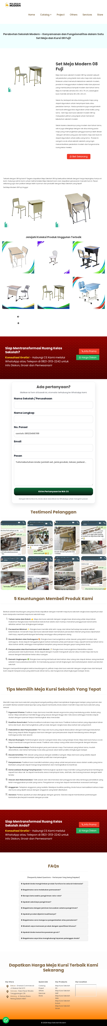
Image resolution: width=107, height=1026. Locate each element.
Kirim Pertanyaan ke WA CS (53, 491)
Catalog (44, 14)
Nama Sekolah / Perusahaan (33, 398)
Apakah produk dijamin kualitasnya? (39, 914)
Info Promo (90, 351)
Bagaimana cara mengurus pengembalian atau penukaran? (50, 920)
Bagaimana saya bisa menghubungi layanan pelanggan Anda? (51, 938)
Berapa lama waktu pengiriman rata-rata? (42, 896)
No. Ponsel (21, 427)
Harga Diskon (88, 357)
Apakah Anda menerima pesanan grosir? (41, 932)
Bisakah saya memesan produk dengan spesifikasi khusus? (49, 926)
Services (87, 14)
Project (61, 14)
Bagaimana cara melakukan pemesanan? (42, 890)
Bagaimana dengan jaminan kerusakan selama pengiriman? (50, 908)
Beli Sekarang (80, 156)
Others (73, 14)
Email (17, 441)
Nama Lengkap (24, 413)
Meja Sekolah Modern (56, 1022)
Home (31, 14)
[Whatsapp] (6, 1020)
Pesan (18, 456)
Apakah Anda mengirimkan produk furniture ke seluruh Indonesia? (53, 884)
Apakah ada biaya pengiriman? (37, 902)
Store (100, 14)
